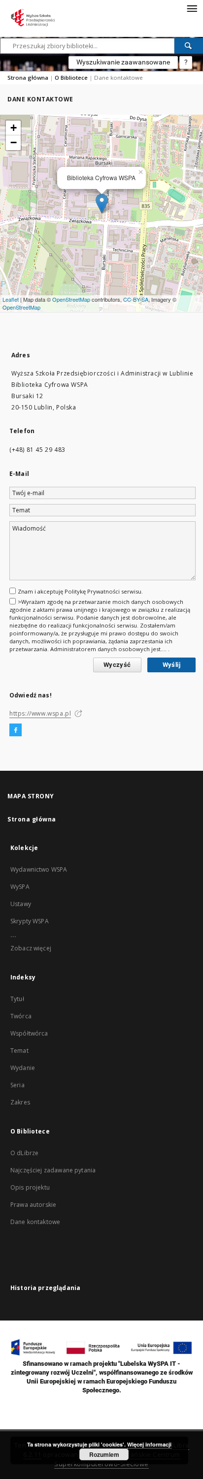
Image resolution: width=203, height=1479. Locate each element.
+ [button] (13, 128)
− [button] (13, 142)
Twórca (21, 1016)
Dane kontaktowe (35, 1222)
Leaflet (10, 299)
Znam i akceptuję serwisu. (80, 591)
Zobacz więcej (30, 948)
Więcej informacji (149, 1444)
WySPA (20, 886)
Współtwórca (29, 1033)
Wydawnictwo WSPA (38, 869)
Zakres (20, 1102)
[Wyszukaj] (188, 46)
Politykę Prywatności (92, 591)
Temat (19, 1050)
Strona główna (27, 77)
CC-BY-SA (135, 299)
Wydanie (22, 1068)
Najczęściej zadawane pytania (53, 1170)
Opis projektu (30, 1187)
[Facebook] (15, 730)
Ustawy (20, 904)
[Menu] (192, 8)
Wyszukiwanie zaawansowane (123, 62)
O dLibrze (24, 1153)
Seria (17, 1085)
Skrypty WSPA (29, 921)
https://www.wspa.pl (40, 713)
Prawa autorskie (33, 1204)
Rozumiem (104, 1454)
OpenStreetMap (71, 299)
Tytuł (17, 999)
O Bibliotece (71, 77)
